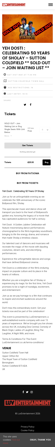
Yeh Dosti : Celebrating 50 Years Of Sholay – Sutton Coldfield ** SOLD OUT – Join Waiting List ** (26, 58)
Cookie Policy (27, 430)
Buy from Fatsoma (27, 173)
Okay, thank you (40, 439)
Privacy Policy (27, 426)
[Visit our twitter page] (25, 105)
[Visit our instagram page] (31, 392)
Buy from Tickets (27, 183)
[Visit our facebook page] (30, 105)
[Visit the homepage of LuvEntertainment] (13, 4)
